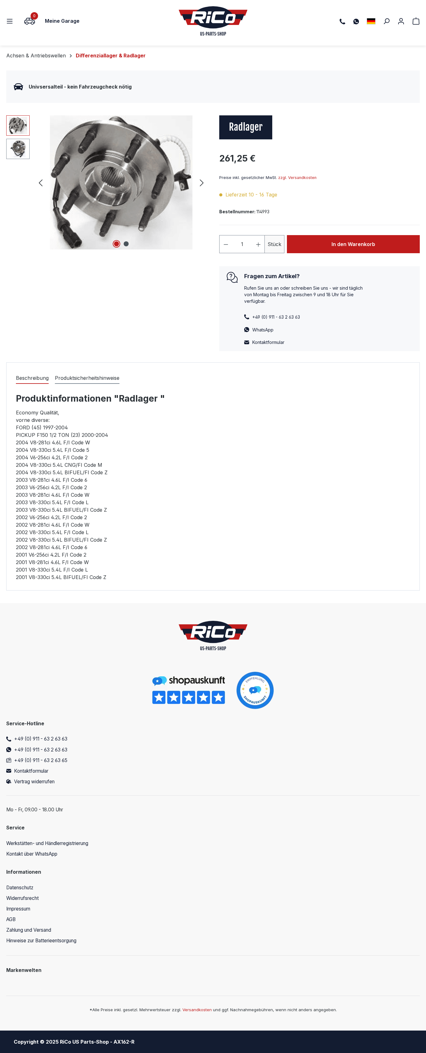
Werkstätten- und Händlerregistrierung (47, 843)
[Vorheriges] (40, 182)
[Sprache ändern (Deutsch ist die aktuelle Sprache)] (371, 21)
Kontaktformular (268, 342)
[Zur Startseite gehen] (213, 21)
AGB (11, 919)
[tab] (32, 378)
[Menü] (11, 21)
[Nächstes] (201, 182)
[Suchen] (386, 21)
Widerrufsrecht (22, 898)
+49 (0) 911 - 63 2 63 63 (40, 739)
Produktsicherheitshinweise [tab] (87, 378)
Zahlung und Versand (28, 930)
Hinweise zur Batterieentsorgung (41, 941)
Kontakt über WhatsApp (31, 854)
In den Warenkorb (353, 244)
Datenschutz (19, 888)
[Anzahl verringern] (225, 244)
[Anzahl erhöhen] (258, 244)
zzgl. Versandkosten (297, 177)
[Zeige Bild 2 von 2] (125, 243)
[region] (106, 182)
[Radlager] (121, 182)
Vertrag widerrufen (34, 782)
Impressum (18, 909)
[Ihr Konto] (401, 21)
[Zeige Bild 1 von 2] (116, 243)
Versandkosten (197, 1009)
